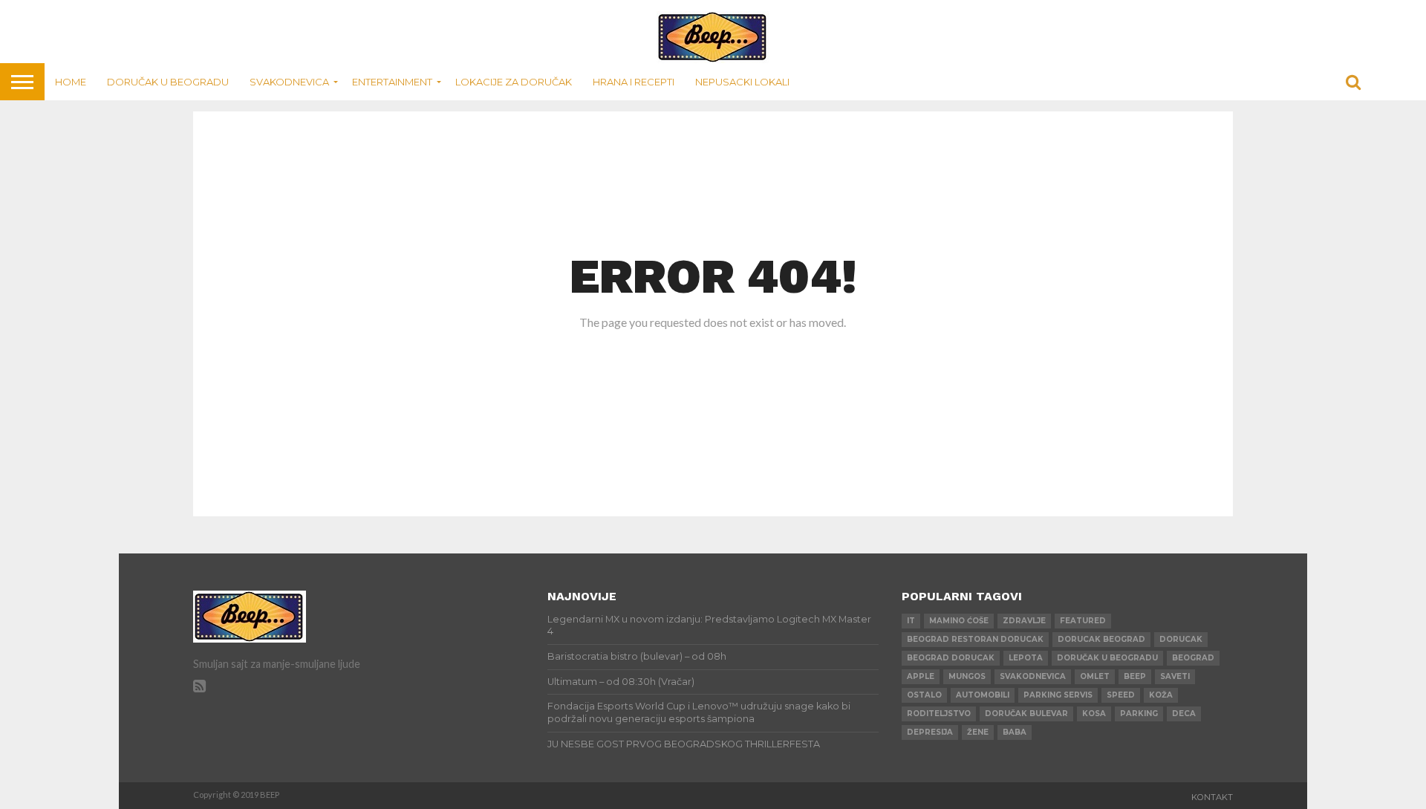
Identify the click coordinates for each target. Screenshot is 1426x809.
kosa (1094, 713)
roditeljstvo (939, 713)
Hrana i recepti (633, 82)
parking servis (1058, 695)
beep (1135, 676)
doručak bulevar (1026, 713)
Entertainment (392, 82)
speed (1121, 695)
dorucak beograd (1101, 639)
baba (1014, 732)
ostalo (924, 695)
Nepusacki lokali (742, 82)
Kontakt (1212, 797)
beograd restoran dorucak (975, 639)
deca (1184, 713)
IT (911, 621)
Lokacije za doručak (513, 82)
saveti (1175, 676)
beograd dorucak (950, 658)
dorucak (1180, 639)
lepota (1026, 658)
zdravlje (1024, 621)
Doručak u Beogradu (168, 82)
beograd (1193, 658)
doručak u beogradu (1107, 658)
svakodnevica (1033, 676)
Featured (1083, 621)
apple (920, 676)
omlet (1095, 676)
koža (1161, 695)
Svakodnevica (289, 82)
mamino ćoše (959, 621)
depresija (930, 732)
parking (1139, 713)
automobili (982, 695)
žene (978, 732)
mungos (967, 676)
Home (70, 82)
